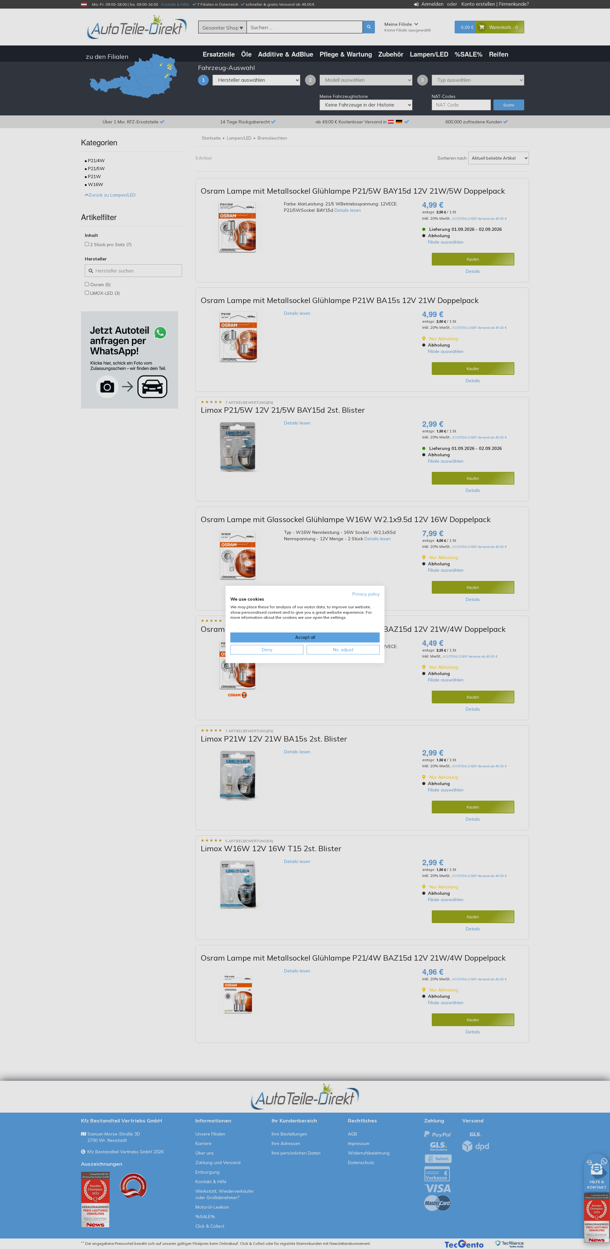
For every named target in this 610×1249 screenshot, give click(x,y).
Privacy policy (366, 594)
